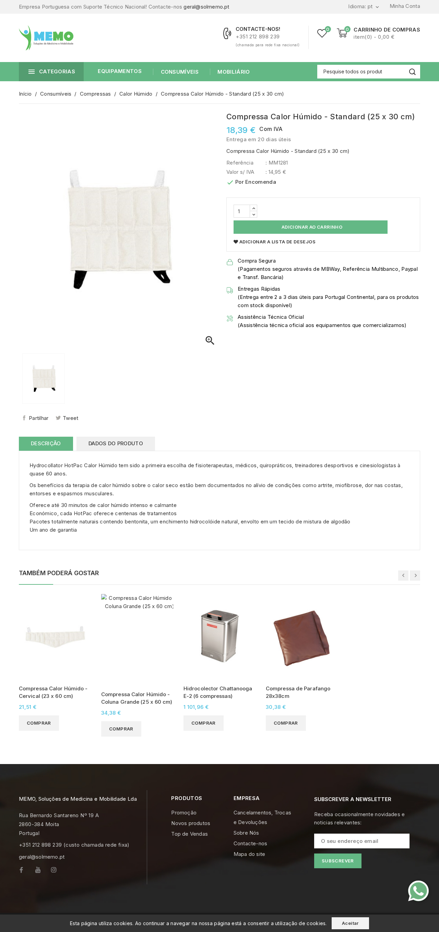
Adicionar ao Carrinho (311, 227)
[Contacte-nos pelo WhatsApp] (418, 891)
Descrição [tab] (46, 443)
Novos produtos (190, 823)
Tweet (71, 418)
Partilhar (39, 418)
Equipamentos (120, 71)
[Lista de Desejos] (322, 33)
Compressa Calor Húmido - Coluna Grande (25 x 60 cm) (137, 698)
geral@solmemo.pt (206, 6)
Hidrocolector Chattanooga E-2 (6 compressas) (217, 692)
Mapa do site (249, 854)
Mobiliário (233, 72)
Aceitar (350, 923)
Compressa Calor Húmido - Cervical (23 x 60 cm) (53, 692)
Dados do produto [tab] (115, 443)
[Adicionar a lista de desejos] (85, 612)
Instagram (59, 871)
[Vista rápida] (85, 600)
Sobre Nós (246, 833)
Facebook (27, 871)
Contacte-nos (250, 843)
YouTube (43, 871)
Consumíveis (180, 72)
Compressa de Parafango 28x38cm (298, 692)
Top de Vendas (189, 834)
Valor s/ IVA (240, 172)
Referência (239, 162)
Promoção (184, 812)
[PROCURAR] (412, 72)
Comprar (39, 723)
